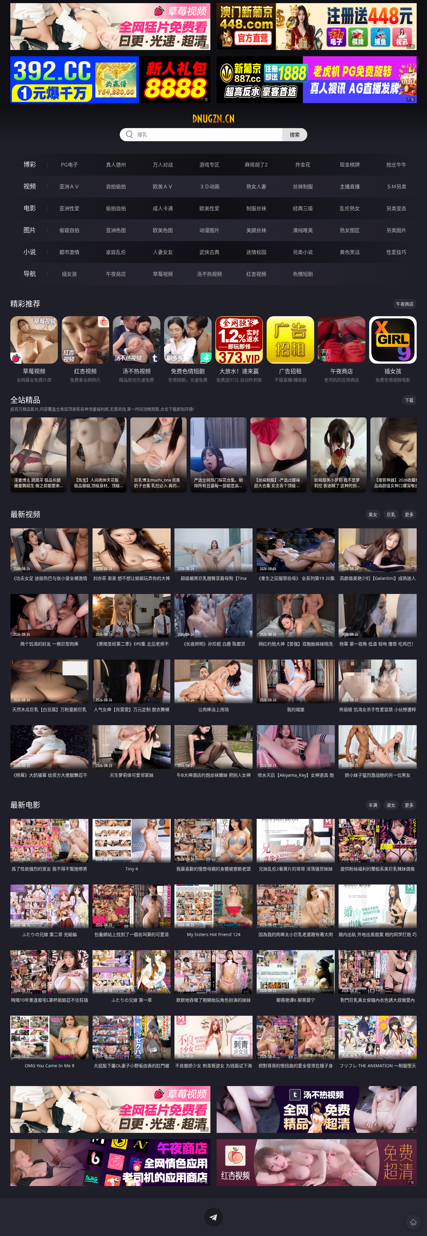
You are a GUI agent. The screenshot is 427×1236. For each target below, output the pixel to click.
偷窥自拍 (69, 230)
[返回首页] (413, 1222)
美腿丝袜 (256, 230)
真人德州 (116, 164)
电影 (29, 208)
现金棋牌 (350, 164)
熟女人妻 (256, 186)
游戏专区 (209, 164)
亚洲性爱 (69, 208)
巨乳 (391, 514)
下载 (409, 400)
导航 (29, 274)
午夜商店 (116, 274)
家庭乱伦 (116, 252)
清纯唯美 (303, 230)
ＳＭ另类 (396, 186)
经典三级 (303, 208)
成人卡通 (163, 208)
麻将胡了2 (256, 164)
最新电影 (25, 805)
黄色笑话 (350, 252)
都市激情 (69, 252)
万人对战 (163, 164)
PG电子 (69, 164)
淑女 (391, 805)
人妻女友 (163, 252)
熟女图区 (350, 230)
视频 (29, 186)
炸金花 (302, 164)
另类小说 (303, 252)
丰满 (373, 805)
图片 (29, 230)
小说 (29, 252)
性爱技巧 (396, 252)
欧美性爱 (209, 208)
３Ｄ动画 (209, 186)
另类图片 (396, 230)
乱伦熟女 (350, 208)
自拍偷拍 (116, 186)
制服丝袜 (256, 208)
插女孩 (69, 274)
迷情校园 (256, 252)
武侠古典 (209, 252)
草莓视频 (163, 274)
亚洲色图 (116, 230)
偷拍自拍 (116, 208)
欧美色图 (163, 230)
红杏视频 (256, 274)
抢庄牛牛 (396, 164)
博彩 (29, 164)
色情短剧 (303, 274)
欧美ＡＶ (163, 186)
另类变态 (396, 208)
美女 (373, 514)
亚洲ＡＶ (69, 186)
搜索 (295, 134)
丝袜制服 (303, 186)
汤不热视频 (209, 274)
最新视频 (25, 514)
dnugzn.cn (213, 118)
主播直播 (350, 186)
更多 (409, 514)
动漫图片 (209, 230)
